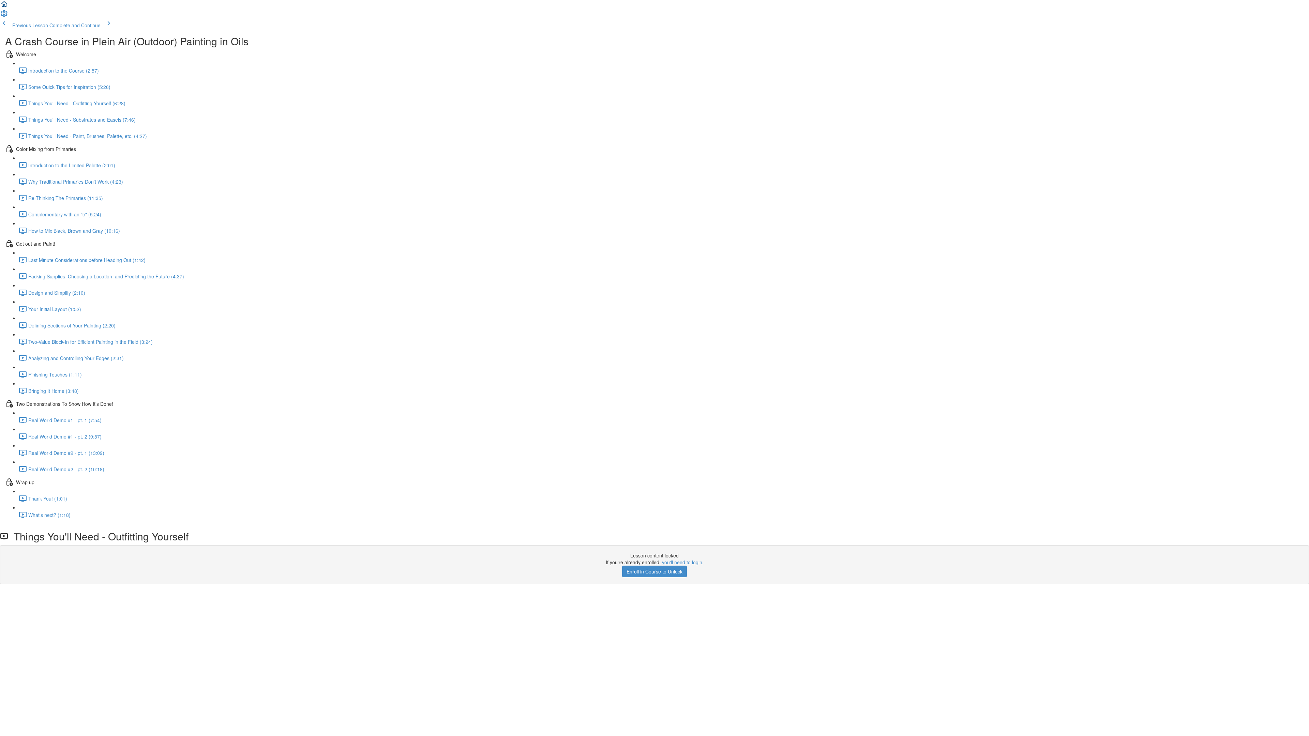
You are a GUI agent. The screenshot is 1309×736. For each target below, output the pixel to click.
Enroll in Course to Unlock (654, 571)
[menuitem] (4, 15)
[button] (4, 6)
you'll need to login (682, 562)
